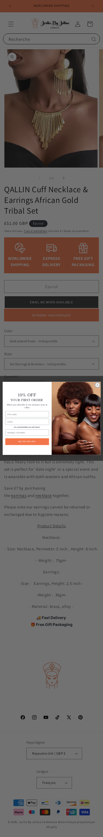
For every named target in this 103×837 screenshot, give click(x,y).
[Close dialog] (97, 385)
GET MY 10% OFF (27, 441)
